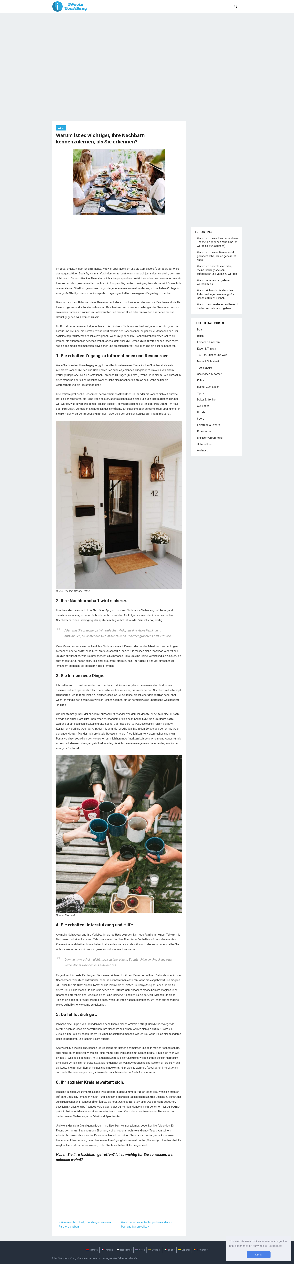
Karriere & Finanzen (208, 342)
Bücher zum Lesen (208, 386)
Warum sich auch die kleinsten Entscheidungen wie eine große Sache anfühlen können (215, 294)
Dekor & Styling (206, 399)
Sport (200, 418)
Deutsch (93, 1249)
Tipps (200, 393)
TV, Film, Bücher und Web (212, 355)
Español (186, 1249)
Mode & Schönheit (208, 361)
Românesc (202, 1249)
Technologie (204, 367)
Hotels (201, 412)
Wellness (202, 450)
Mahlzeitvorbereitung (210, 437)
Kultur (200, 380)
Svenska (156, 1249)
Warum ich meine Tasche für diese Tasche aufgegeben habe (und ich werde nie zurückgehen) (217, 242)
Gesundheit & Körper (209, 374)
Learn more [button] (275, 1245)
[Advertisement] (147, 38)
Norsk (142, 1249)
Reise (200, 335)
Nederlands (126, 1249)
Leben (61, 128)
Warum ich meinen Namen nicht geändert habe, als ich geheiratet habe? (216, 256)
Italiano (171, 1249)
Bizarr (200, 329)
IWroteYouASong (67, 1258)
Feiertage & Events (208, 425)
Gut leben (203, 405)
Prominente (204, 431)
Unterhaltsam (205, 444)
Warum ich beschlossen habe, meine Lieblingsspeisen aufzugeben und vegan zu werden (217, 270)
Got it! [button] (258, 1254)
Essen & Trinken (206, 348)
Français (109, 1249)
